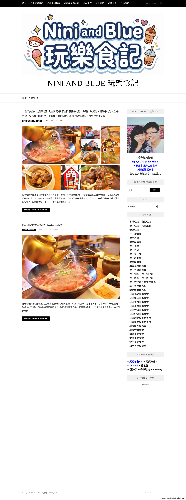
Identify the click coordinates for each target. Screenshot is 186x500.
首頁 (24, 3)
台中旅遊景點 (36, 3)
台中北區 (134, 274)
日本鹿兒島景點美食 (140, 318)
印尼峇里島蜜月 (137, 346)
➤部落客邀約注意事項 (145, 165)
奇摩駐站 (145, 369)
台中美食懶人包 (71, 3)
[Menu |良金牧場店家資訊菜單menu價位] (71, 267)
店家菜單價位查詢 (29, 229)
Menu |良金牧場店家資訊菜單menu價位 (42, 225)
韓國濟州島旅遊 (137, 326)
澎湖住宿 (134, 229)
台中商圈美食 (53, 3)
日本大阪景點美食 (139, 310)
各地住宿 (134, 221)
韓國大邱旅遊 (136, 330)
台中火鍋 (134, 249)
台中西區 (134, 278)
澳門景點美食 (136, 342)
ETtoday (157, 369)
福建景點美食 (136, 334)
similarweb (145, 385)
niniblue (49, 121)
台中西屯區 (147, 278)
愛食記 (144, 365)
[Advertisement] (145, 434)
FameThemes (160, 493)
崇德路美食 (135, 262)
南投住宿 (146, 221)
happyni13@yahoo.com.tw (145, 161)
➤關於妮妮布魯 (145, 169)
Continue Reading (39, 210)
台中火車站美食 (137, 269)
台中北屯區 (147, 274)
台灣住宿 (112, 3)
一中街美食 (135, 234)
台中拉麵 (134, 246)
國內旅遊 (87, 3)
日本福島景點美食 (139, 294)
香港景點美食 (136, 338)
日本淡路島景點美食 (140, 322)
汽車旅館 (146, 225)
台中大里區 (135, 281)
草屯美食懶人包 (137, 286)
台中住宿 (134, 225)
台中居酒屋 (135, 258)
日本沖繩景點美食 (139, 314)
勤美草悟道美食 (137, 265)
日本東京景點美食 (139, 302)
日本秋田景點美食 (139, 298)
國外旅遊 (100, 3)
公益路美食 (135, 241)
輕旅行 (133, 369)
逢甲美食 (134, 237)
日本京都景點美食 (139, 306)
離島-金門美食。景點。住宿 (32, 121)
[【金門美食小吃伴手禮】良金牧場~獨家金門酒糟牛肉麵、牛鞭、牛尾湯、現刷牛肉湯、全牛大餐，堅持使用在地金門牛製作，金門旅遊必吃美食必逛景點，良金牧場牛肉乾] (71, 158)
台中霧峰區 (150, 281)
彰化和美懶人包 (137, 290)
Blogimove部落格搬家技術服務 (173, 498)
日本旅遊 (125, 3)
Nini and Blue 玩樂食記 (93, 83)
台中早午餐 (135, 253)
